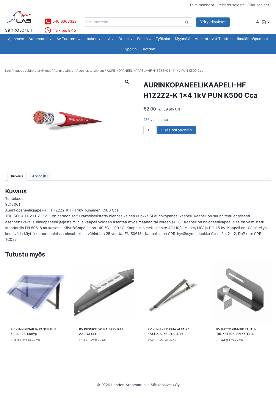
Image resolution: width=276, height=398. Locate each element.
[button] (127, 82)
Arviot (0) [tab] (40, 176)
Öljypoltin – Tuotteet (138, 49)
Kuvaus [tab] (17, 176)
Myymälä (182, 39)
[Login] (257, 22)
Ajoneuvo (16, 39)
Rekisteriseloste (231, 5)
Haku (188, 22)
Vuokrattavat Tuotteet (214, 39)
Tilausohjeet (258, 5)
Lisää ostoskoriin (176, 130)
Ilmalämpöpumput (252, 39)
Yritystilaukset (213, 22)
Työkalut (163, 39)
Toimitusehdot (201, 5)
